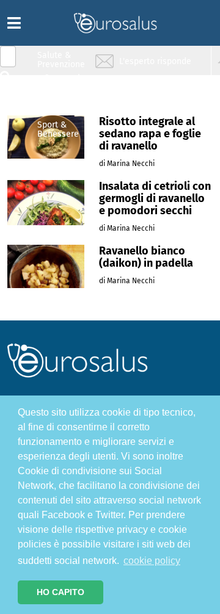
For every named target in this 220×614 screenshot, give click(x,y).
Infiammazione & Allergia (64, 82)
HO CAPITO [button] (60, 592)
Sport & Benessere (58, 129)
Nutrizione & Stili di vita (61, 105)
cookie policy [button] (151, 560)
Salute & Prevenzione (61, 59)
